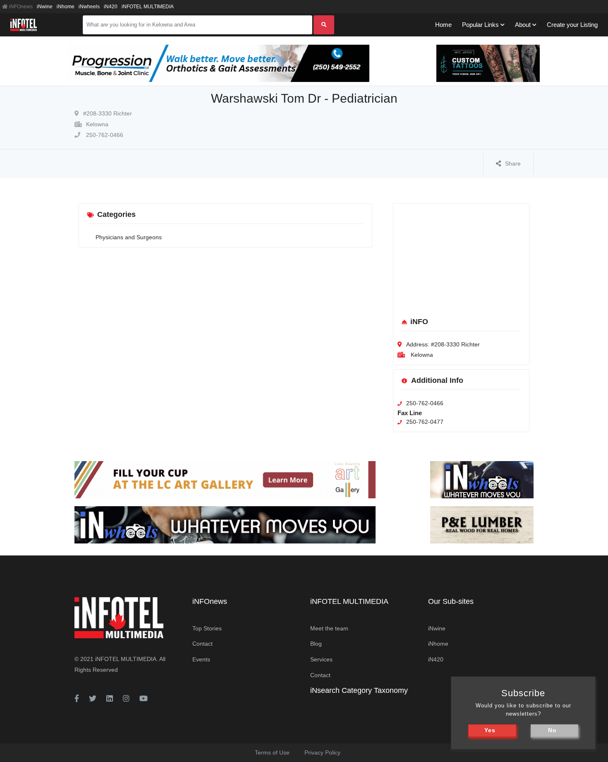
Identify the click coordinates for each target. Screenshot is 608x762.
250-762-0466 (103, 135)
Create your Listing (572, 24)
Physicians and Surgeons (129, 237)
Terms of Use (272, 752)
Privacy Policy (322, 752)
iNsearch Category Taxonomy (359, 690)
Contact (202, 643)
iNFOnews (20, 7)
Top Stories (207, 628)
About (523, 24)
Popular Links (480, 24)
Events (201, 659)
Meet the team (329, 628)
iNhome (65, 7)
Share (513, 163)
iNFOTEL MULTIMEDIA (148, 7)
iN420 (110, 7)
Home (443, 24)
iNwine (45, 7)
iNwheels (89, 7)
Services (321, 659)
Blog (316, 643)
